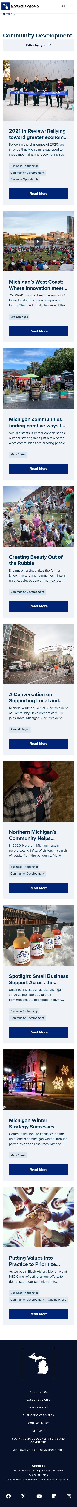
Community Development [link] (27, 173)
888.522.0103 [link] (40, 1475)
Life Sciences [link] (19, 317)
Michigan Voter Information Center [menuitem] (38, 1450)
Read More (39, 194)
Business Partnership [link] (24, 166)
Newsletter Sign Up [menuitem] (38, 1399)
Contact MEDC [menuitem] (38, 1423)
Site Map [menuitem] (38, 1430)
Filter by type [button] (36, 45)
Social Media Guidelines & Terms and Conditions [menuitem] (38, 1440)
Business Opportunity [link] (24, 179)
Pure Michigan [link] (20, 729)
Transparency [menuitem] (38, 1407)
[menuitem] (64, 6)
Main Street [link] (18, 454)
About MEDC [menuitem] (38, 1392)
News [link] (8, 14)
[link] (20, 6)
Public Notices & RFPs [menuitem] (38, 1415)
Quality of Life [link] (57, 1300)
